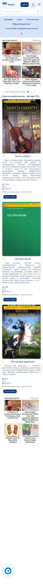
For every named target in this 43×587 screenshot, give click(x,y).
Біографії (8, 19)
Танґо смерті (23, 156)
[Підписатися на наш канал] (21, 33)
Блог (19, 19)
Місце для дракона (23, 361)
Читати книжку (10, 197)
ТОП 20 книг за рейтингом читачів (22, 28)
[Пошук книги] (38, 11)
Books (12, 4)
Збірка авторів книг (21, 24)
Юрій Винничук (27, 192)
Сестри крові (23, 259)
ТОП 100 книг (33, 19)
